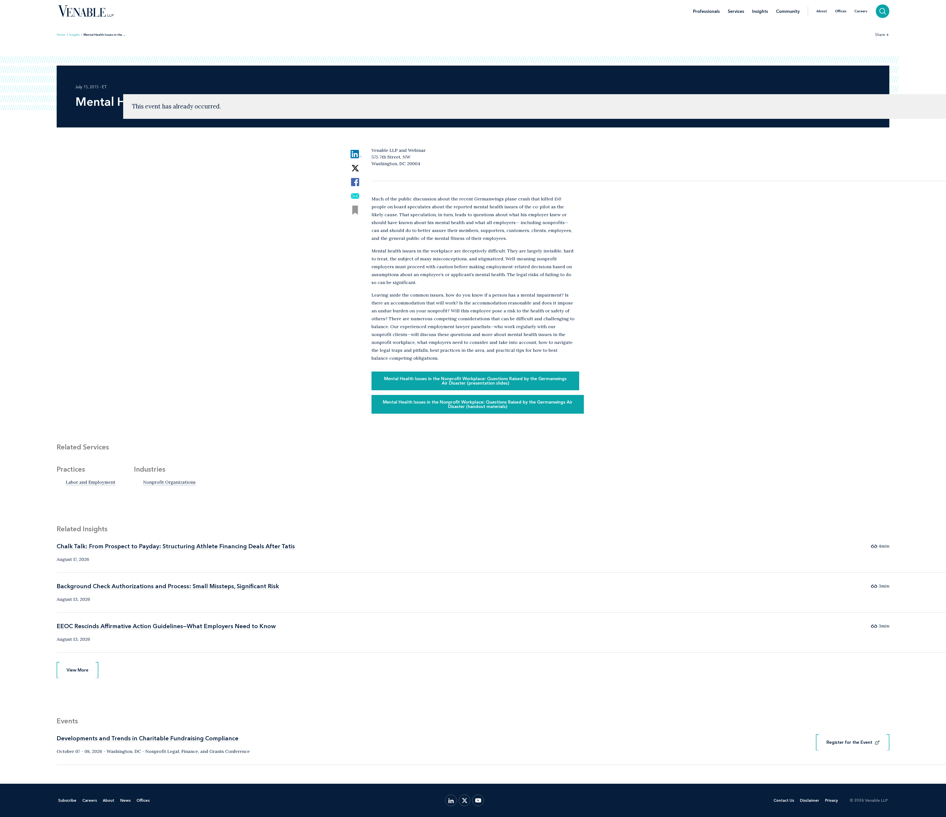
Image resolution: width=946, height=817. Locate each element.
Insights (760, 11)
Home (61, 34)
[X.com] (464, 800)
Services (736, 11)
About (821, 11)
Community (788, 11)
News (125, 800)
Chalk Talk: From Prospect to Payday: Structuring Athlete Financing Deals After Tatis (176, 546)
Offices (840, 11)
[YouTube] (478, 800)
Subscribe (67, 800)
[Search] (882, 11)
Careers (860, 11)
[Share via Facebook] (355, 182)
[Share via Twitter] (355, 168)
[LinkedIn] (451, 800)
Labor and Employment (90, 482)
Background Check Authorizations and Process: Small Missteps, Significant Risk (168, 586)
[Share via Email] (355, 196)
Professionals (706, 11)
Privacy (831, 800)
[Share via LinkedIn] (355, 154)
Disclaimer (809, 800)
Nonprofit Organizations (169, 482)
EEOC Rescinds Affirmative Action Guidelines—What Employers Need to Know (166, 626)
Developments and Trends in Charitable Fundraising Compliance (147, 738)
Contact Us (784, 800)
